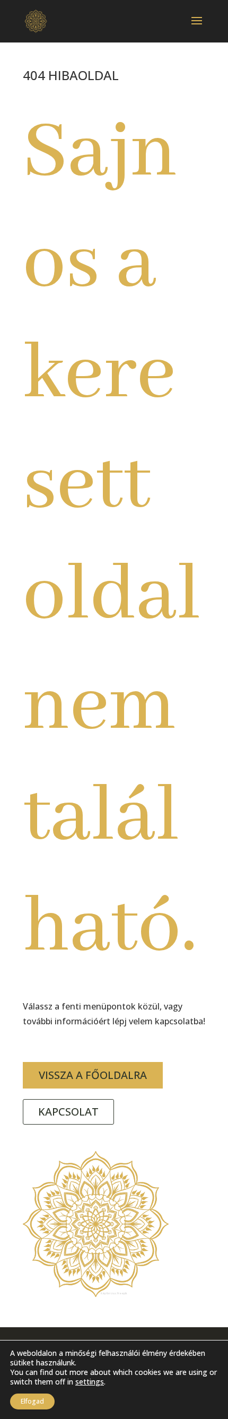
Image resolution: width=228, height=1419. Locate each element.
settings (89, 1382)
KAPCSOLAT (68, 1111)
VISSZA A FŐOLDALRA (93, 1075)
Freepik (122, 1293)
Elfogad (32, 1401)
